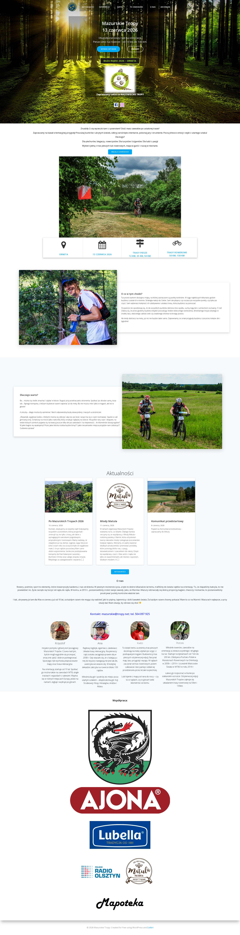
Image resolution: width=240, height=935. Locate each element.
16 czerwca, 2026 (56, 525)
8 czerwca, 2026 (157, 525)
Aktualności (88, 7)
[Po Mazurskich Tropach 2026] (68, 496)
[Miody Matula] (120, 496)
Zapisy (120, 7)
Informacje (104, 7)
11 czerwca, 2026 (107, 525)
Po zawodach (136, 7)
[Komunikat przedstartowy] (171, 496)
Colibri (150, 927)
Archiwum (165, 7)
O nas (153, 7)
